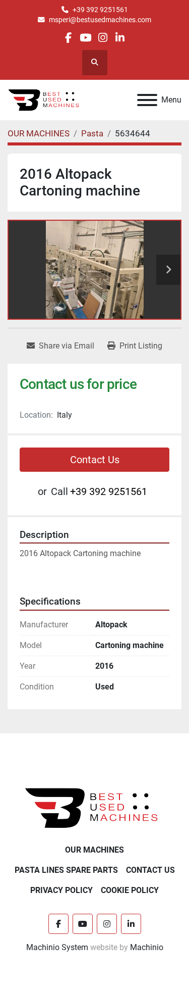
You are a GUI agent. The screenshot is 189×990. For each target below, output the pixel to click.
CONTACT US (150, 870)
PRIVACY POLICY (61, 890)
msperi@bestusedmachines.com (100, 20)
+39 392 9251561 (100, 10)
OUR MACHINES (94, 850)
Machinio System (57, 947)
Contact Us (94, 460)
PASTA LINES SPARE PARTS (66, 870)
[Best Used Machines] (94, 807)
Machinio (146, 947)
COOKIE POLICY (130, 890)
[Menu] (147, 100)
